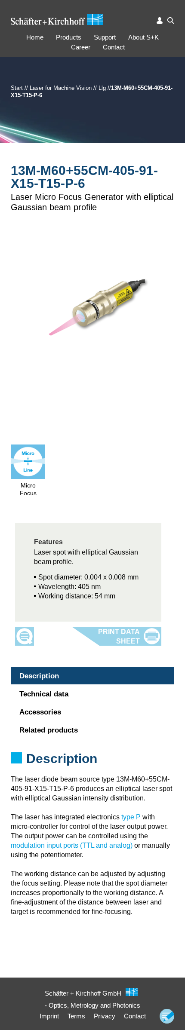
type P (131, 817)
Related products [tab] (48, 730)
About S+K (143, 37)
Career (80, 47)
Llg (102, 88)
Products (68, 37)
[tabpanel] (92, 770)
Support (105, 37)
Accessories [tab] (40, 712)
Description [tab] (39, 676)
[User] (159, 20)
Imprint (49, 1016)
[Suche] (170, 20)
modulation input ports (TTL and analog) (72, 845)
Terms (76, 1016)
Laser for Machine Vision (61, 88)
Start (17, 88)
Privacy (104, 1016)
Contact (114, 47)
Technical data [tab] (43, 694)
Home (34, 37)
